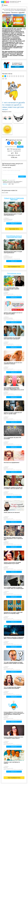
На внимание (23, 10)
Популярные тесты (14, 273)
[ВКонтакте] (8, 143)
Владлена (6, 542)
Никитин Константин (9, 317)
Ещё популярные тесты (14, 266)
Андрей (6, 292)
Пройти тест (14, 223)
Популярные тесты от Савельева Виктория (14, 236)
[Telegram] (15, 143)
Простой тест (12, 10)
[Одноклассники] (12, 143)
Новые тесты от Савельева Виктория (14, 198)
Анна (6, 592)
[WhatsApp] (19, 143)
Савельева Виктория (21, 9)
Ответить (5, 183)
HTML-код (14, 157)
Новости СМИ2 (5, 192)
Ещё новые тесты (14, 229)
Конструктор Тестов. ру (15, 2)
